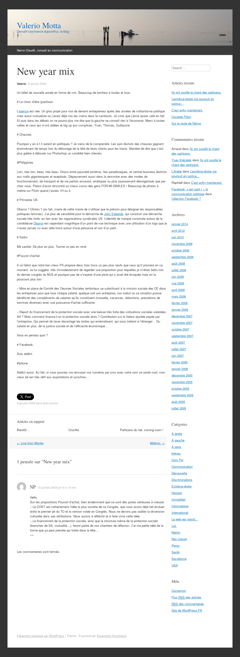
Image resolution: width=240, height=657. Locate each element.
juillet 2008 (179, 270)
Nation (176, 532)
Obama (38, 223)
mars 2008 (179, 296)
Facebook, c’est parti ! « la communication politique (190, 191)
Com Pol (177, 460)
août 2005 (178, 401)
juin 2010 (178, 237)
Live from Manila (30, 443)
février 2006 (180, 362)
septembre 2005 (182, 395)
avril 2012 (178, 230)
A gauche (178, 440)
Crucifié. (74, 430)
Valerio (21, 84)
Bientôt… (23, 430)
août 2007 (178, 342)
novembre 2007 (182, 322)
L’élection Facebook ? (186, 198)
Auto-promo (50, 403)
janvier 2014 (180, 224)
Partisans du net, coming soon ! (141, 430)
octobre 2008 (180, 250)
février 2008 (180, 303)
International (180, 512)
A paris (176, 447)
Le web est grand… (185, 519)
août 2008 (178, 263)
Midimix (157, 443)
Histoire (177, 493)
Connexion (179, 590)
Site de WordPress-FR (187, 610)
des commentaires (188, 604)
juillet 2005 (179, 408)
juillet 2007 (179, 349)
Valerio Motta (39, 25)
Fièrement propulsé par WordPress (40, 635)
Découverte (179, 473)
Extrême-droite (181, 486)
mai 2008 (178, 283)
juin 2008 (178, 276)
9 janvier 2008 (37, 84)
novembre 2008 (182, 243)
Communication (182, 466)
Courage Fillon (181, 116)
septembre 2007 (182, 336)
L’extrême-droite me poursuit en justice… (194, 173)
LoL (174, 525)
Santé (176, 552)
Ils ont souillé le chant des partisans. (196, 92)
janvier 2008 (180, 309)
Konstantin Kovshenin (112, 635)
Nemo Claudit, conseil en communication (44, 50)
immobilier (178, 499)
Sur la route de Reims (186, 123)
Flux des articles (186, 597)
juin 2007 (178, 355)
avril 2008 (178, 289)
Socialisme (179, 558)
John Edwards (113, 214)
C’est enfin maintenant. (187, 110)
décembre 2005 (182, 375)
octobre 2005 (180, 388)
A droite (177, 433)
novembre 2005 (182, 382)
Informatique (180, 506)
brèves (176, 453)
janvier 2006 (180, 368)
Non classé (179, 539)
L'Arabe (177, 171)
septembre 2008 (182, 257)
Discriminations (182, 479)
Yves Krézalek (181, 160)
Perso (176, 545)
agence (24, 111)
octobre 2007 (180, 329)
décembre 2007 (182, 316)
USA (175, 565)
